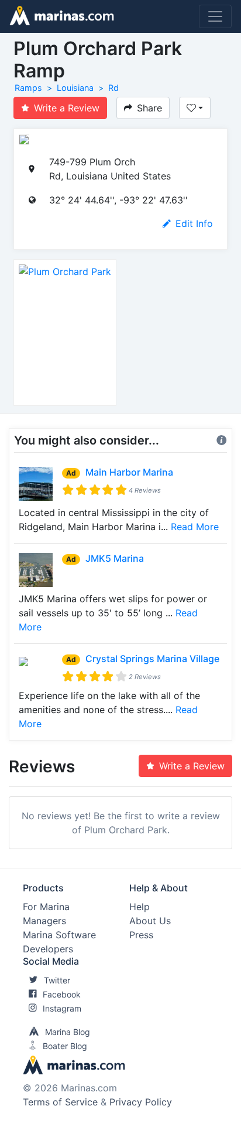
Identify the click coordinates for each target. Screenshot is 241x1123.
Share (149, 108)
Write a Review (66, 108)
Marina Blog (67, 1032)
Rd (113, 88)
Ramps (28, 88)
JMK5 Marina (114, 558)
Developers (48, 949)
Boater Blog (65, 1046)
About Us (150, 921)
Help (139, 906)
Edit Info (194, 223)
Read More (195, 526)
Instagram (62, 1008)
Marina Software (59, 935)
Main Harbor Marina (129, 472)
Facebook (62, 994)
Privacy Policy (140, 1102)
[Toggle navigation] (215, 16)
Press (141, 935)
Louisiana (75, 88)
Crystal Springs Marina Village (152, 658)
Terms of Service (60, 1102)
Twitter (57, 980)
